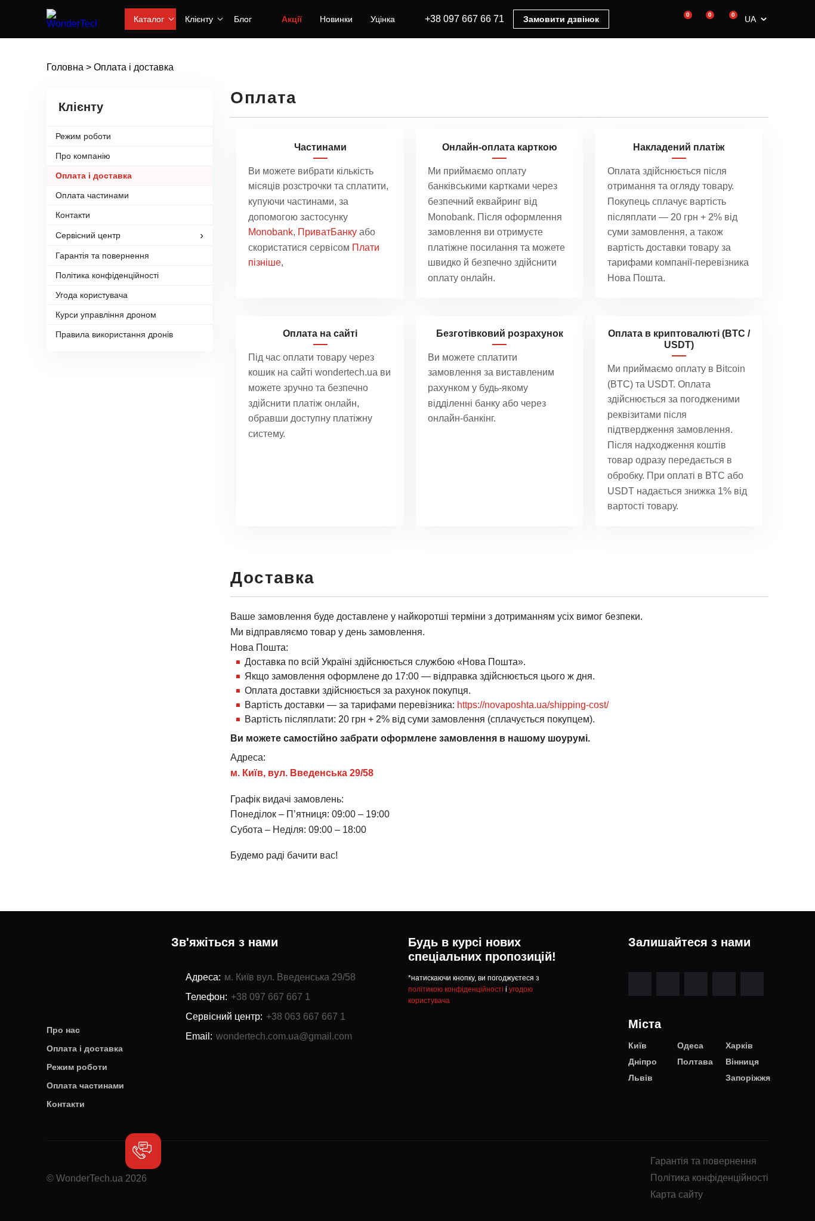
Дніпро (642, 1061)
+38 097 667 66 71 (464, 19)
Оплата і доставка (93, 175)
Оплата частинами (92, 195)
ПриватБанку (327, 232)
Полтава (695, 1061)
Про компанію (82, 156)
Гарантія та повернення (102, 255)
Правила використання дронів (114, 334)
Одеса (690, 1045)
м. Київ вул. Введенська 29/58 (290, 977)
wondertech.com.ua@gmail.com (284, 1036)
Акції (292, 19)
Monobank (270, 232)
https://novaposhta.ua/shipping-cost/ (533, 705)
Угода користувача (91, 295)
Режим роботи (83, 136)
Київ (637, 1045)
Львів (640, 1077)
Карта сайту (676, 1194)
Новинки (336, 19)
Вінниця (742, 1061)
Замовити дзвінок (561, 19)
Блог (243, 19)
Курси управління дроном (105, 314)
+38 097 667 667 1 (270, 997)
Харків (739, 1045)
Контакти (72, 215)
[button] (143, 1151)
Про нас (63, 1030)
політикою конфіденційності (456, 989)
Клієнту (199, 19)
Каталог (149, 19)
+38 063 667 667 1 (305, 1016)
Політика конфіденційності (107, 275)
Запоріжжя (747, 1077)
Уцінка (383, 19)
